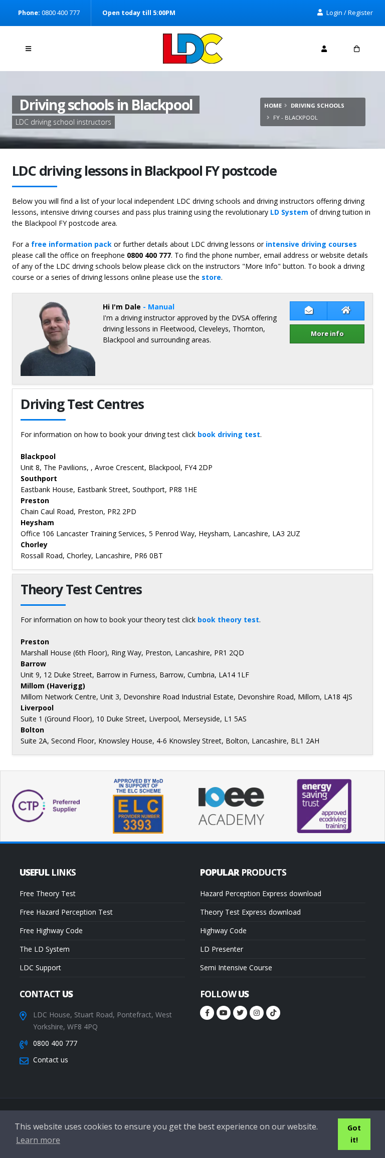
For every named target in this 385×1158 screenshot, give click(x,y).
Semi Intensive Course (236, 967)
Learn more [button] (38, 1139)
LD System (289, 212)
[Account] (324, 48)
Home (273, 105)
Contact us (50, 1059)
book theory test (228, 619)
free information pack (71, 244)
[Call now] (61, 46)
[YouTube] (224, 1013)
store (211, 277)
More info (327, 333)
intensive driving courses (311, 244)
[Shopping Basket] (356, 48)
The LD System (45, 949)
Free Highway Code (51, 930)
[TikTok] (273, 1013)
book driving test (229, 434)
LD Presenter (221, 949)
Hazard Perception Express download (260, 893)
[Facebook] (207, 1013)
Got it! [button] (354, 1133)
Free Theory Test (48, 893)
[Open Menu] (28, 48)
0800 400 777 (55, 1043)
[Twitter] (240, 1013)
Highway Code (223, 930)
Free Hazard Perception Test (66, 912)
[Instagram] (257, 1013)
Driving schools (317, 105)
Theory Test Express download (250, 912)
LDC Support (40, 967)
